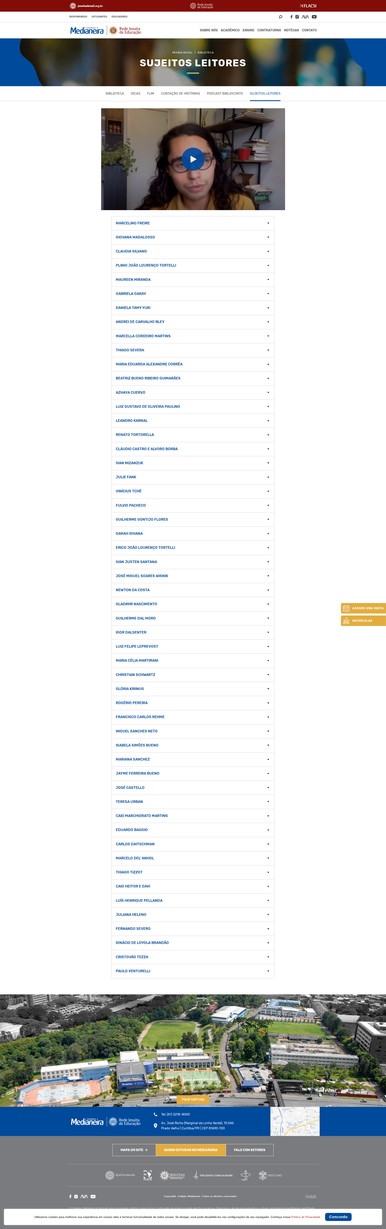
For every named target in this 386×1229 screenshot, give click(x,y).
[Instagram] (297, 17)
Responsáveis (78, 16)
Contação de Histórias (180, 93)
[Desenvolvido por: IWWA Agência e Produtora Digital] (311, 1196)
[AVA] (305, 17)
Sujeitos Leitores (265, 93)
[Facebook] (292, 17)
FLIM (150, 93)
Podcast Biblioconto (225, 93)
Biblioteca (206, 52)
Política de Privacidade (305, 1217)
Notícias (291, 30)
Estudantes (99, 16)
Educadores (119, 16)
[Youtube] (314, 17)
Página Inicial (182, 52)
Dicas (135, 93)
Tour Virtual (193, 1099)
